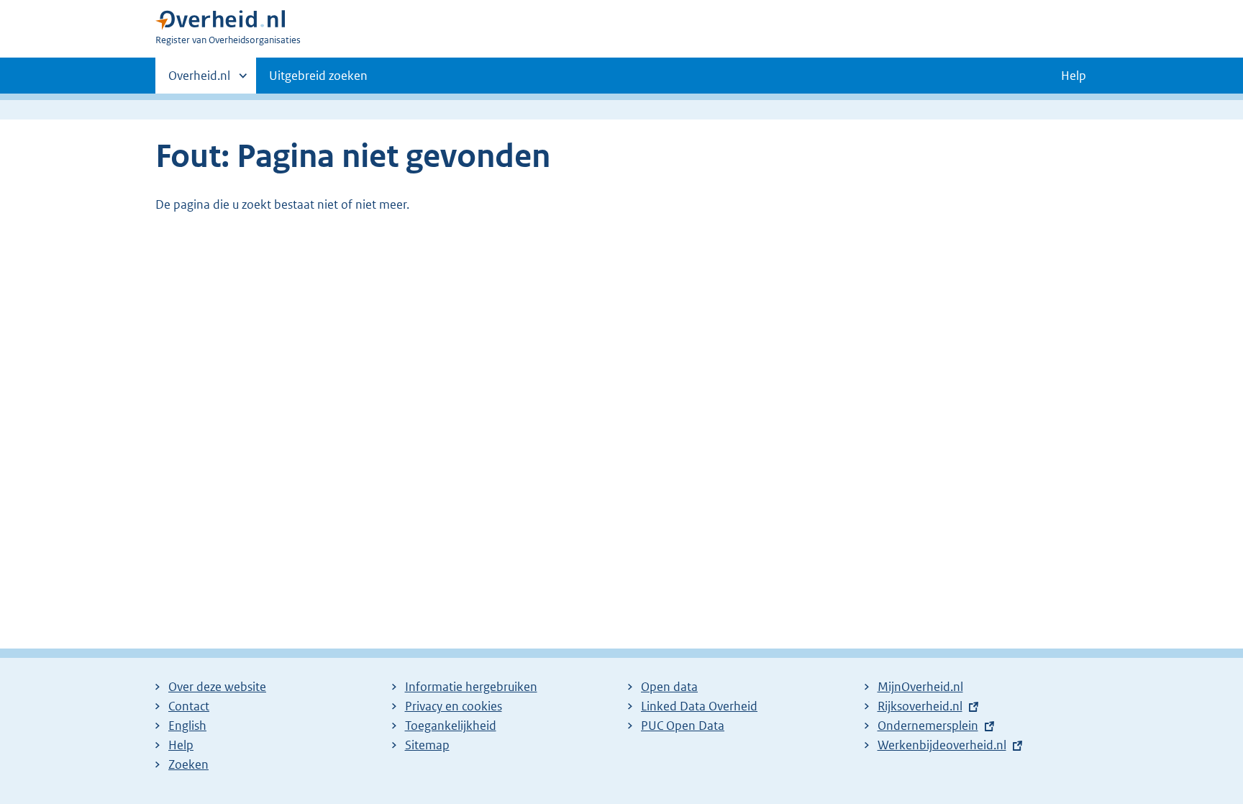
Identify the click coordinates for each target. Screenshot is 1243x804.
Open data (669, 687)
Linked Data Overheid (699, 706)
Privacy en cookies (453, 706)
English (187, 725)
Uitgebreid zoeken (318, 75)
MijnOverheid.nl (920, 687)
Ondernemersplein (928, 725)
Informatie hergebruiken (471, 687)
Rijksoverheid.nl (920, 706)
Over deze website (217, 687)
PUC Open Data (682, 725)
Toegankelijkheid (450, 725)
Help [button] (1073, 75)
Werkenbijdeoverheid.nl (942, 745)
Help (180, 745)
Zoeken (188, 764)
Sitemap (427, 745)
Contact (188, 706)
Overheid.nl (199, 81)
